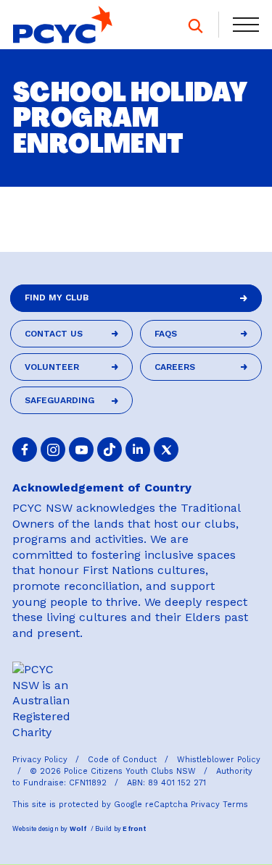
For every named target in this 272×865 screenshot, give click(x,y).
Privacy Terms (219, 804)
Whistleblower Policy (218, 759)
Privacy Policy (41, 759)
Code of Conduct (124, 759)
